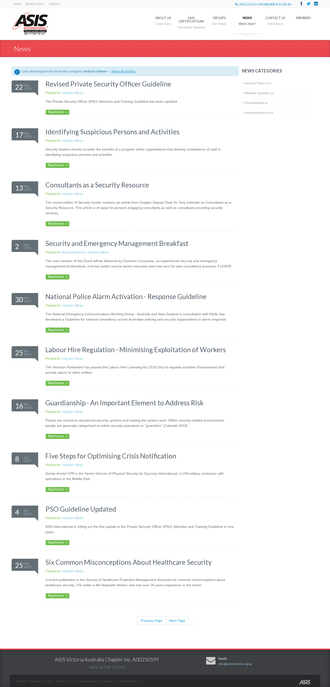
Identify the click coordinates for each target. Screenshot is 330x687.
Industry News (72, 93)
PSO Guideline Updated (80, 509)
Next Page (177, 620)
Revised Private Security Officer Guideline (108, 84)
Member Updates (259, 93)
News (247, 18)
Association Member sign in (264, 4)
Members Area (88, 681)
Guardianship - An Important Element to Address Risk (124, 403)
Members (303, 18)
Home (17, 3)
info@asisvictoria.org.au (235, 664)
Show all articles (123, 71)
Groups (219, 18)
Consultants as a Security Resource (97, 185)
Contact (54, 3)
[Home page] (309, 684)
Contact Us (275, 18)
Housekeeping (256, 103)
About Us (163, 18)
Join (71, 681)
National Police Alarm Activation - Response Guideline (126, 296)
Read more (56, 112)
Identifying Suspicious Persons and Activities (112, 132)
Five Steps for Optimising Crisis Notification (110, 456)
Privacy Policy (35, 3)
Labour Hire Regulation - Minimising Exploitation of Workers (135, 349)
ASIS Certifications (191, 19)
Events (60, 681)
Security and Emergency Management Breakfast (116, 243)
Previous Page (151, 620)
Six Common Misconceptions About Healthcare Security (128, 562)
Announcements (74, 252)
